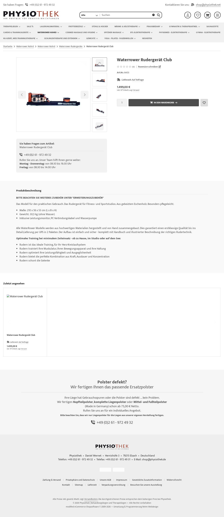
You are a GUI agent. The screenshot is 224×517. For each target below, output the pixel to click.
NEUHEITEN (147, 38)
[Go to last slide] (100, 63)
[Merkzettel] (197, 15)
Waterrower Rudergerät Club (21, 335)
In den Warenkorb (163, 102)
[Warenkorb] (207, 15)
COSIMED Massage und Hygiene (80, 32)
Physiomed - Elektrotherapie (173, 32)
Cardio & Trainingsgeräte (15, 32)
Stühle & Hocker (100, 26)
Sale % (30, 26)
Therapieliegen (10, 26)
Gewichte (90, 38)
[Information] (153, 15)
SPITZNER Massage (112, 32)
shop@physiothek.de (154, 459)
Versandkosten (91, 499)
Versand (136, 90)
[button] (89, 15)
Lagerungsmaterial (49, 26)
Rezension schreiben (148, 67)
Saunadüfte (212, 26)
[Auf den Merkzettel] (204, 102)
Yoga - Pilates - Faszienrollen (118, 38)
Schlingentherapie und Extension (60, 38)
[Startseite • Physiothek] (31, 18)
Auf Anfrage (138, 80)
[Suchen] (158, 15)
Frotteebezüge (76, 26)
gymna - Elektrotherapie (208, 32)
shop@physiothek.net (208, 5)
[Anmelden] (187, 15)
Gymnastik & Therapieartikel (183, 26)
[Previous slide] (9, 322)
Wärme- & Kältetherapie (126, 26)
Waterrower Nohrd (46, 32)
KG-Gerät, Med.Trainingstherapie (19, 38)
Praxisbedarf (153, 26)
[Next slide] (100, 126)
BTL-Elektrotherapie (140, 32)
